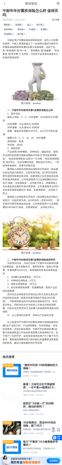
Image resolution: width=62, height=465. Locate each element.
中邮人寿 (16, 43)
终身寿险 (8, 29)
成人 (29, 25)
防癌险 (18, 25)
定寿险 (44, 29)
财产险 (40, 25)
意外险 (20, 29)
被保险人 (12, 169)
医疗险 (20, 34)
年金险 (32, 29)
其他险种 (8, 34)
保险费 (45, 179)
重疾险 (7, 25)
